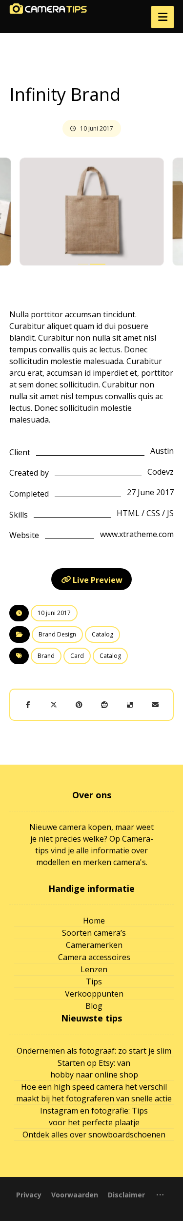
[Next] (156, 213)
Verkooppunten (94, 993)
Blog (93, 1006)
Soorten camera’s (94, 932)
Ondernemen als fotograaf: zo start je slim (94, 1050)
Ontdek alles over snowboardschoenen (93, 1134)
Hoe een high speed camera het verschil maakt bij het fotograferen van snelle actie (94, 1092)
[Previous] (26, 213)
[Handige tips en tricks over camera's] (48, 8)
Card (77, 656)
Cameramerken (94, 945)
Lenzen (94, 969)
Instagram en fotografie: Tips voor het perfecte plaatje (94, 1116)
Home (94, 920)
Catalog (102, 634)
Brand (46, 656)
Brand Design (57, 634)
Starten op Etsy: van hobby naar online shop (94, 1069)
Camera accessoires (94, 957)
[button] (162, 17)
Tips (94, 981)
